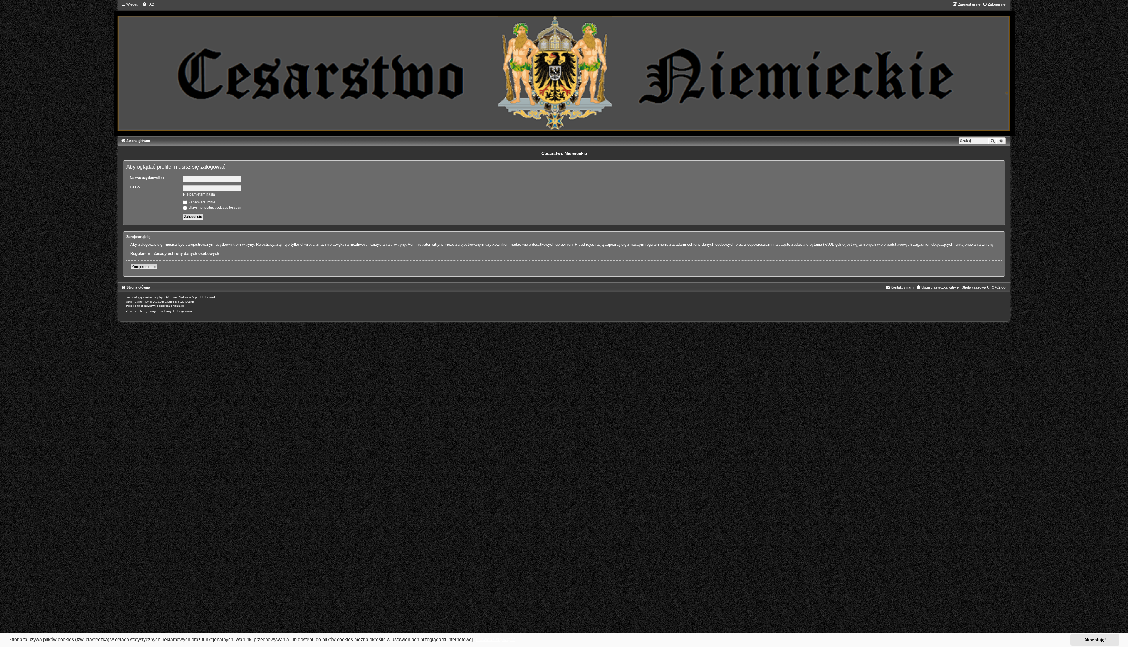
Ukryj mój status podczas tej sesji (214, 207)
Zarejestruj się (144, 266)
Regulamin (140, 253)
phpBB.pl (177, 305)
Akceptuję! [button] (1095, 639)
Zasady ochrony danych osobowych (186, 253)
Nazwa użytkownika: (147, 178)
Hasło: (135, 187)
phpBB (162, 297)
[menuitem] (148, 4)
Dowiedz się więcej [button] (496, 639)
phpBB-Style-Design (181, 301)
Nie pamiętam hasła (199, 194)
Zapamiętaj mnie (201, 202)
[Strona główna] (564, 69)
